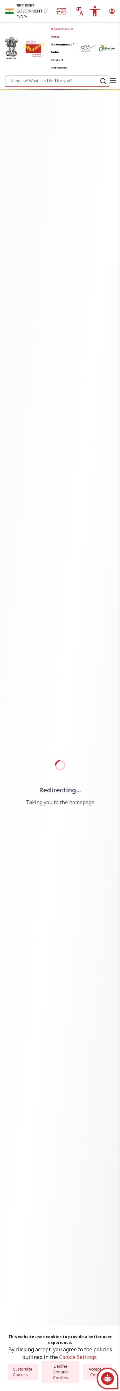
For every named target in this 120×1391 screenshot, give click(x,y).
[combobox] (79, 11)
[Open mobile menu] (113, 80)
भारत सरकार (25, 5)
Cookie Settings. (78, 1357)
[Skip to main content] (63, 11)
